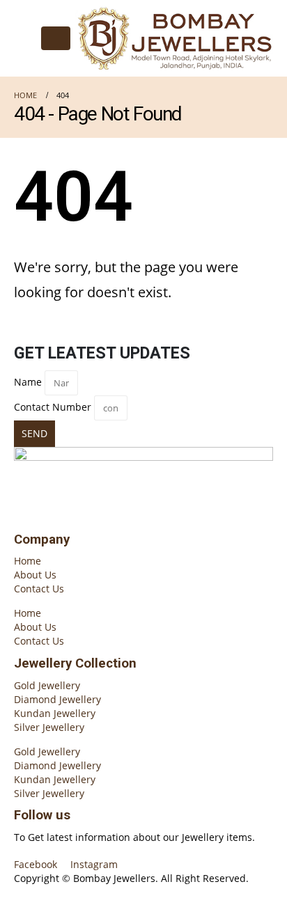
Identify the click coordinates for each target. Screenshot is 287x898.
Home (27, 560)
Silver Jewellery (49, 727)
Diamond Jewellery (57, 699)
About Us (35, 574)
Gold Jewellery (47, 685)
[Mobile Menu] (55, 38)
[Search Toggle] (25, 38)
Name (28, 381)
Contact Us (39, 588)
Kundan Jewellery (54, 713)
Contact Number (52, 406)
